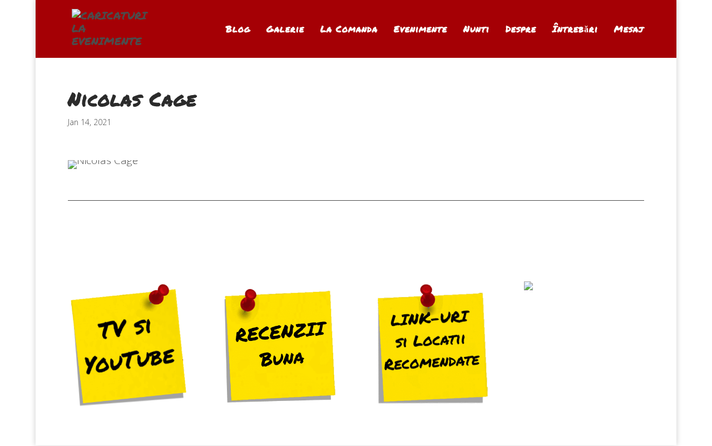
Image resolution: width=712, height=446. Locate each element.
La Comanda (349, 30)
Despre (521, 30)
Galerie (285, 30)
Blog (238, 30)
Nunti (476, 30)
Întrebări (575, 30)
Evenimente (420, 30)
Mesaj (629, 30)
